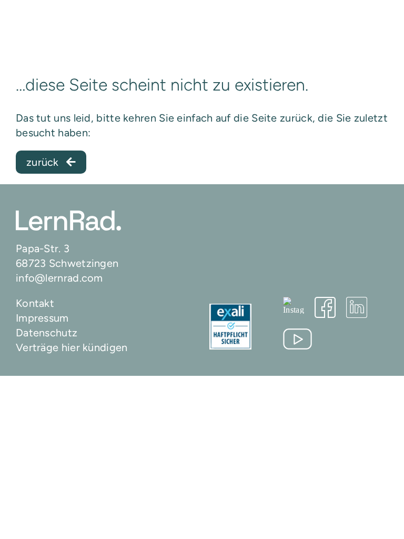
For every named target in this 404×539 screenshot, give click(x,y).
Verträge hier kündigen (72, 347)
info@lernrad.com (59, 278)
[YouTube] (297, 339)
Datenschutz (46, 332)
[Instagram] (293, 305)
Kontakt (35, 303)
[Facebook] (325, 307)
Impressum (42, 318)
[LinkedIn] (356, 307)
